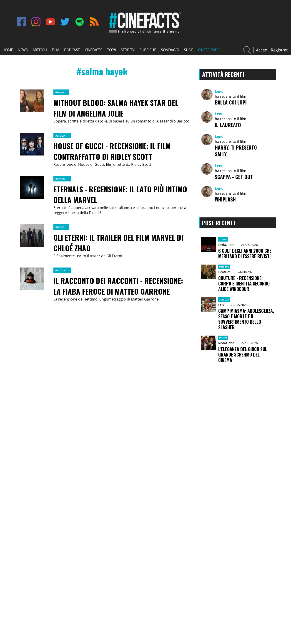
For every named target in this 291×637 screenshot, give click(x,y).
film (55, 49)
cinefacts (93, 49)
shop (188, 49)
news (23, 49)
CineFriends (208, 49)
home (8, 49)
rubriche (147, 49)
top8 (111, 49)
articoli (40, 49)
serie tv (127, 49)
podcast (72, 49)
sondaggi (170, 49)
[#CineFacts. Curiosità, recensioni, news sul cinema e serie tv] (144, 32)
